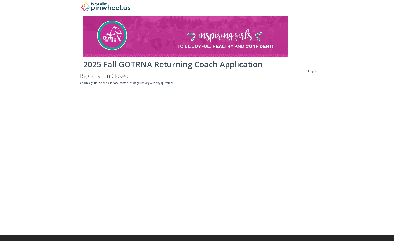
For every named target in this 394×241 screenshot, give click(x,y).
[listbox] (312, 71)
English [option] (312, 71)
